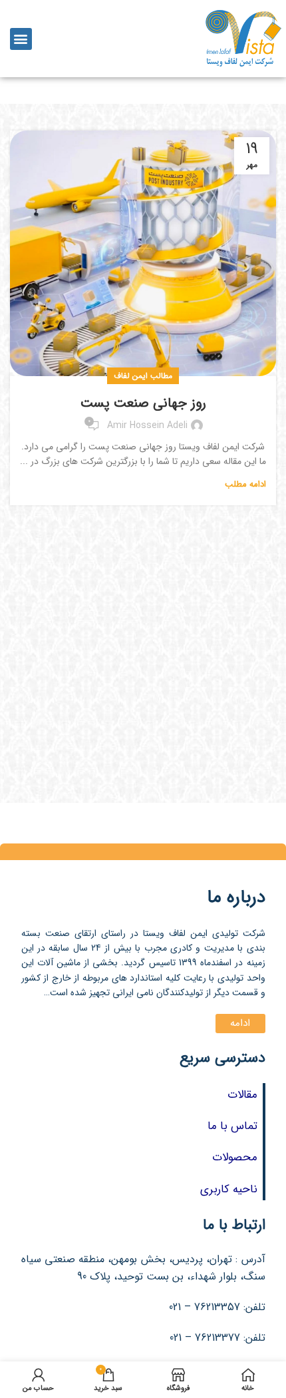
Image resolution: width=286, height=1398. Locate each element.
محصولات (234, 1157)
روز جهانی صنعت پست (143, 403)
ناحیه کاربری (228, 1189)
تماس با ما (232, 1126)
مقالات (242, 1095)
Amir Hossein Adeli (147, 425)
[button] (21, 39)
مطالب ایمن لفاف (143, 375)
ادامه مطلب (245, 484)
